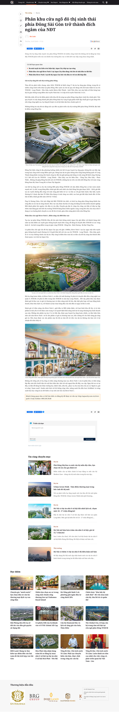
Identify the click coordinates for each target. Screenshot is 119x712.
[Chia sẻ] (21, 20)
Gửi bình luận (89, 439)
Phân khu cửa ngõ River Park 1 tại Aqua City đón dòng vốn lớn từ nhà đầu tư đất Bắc (60, 71)
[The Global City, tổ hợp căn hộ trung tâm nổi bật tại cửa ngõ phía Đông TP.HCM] (97, 613)
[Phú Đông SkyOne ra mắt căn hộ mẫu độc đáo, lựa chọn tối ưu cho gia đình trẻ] (39, 467)
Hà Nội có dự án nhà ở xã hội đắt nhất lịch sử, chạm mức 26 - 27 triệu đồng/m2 (75, 509)
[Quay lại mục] (21, 14)
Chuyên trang (42, 2)
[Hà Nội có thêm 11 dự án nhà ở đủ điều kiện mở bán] (39, 554)
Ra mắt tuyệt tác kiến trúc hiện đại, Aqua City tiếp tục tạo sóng (52, 68)
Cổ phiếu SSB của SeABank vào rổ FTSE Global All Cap (46, 624)
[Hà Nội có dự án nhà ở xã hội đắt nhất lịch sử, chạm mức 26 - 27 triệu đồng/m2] (39, 511)
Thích (38, 48)
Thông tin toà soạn (92, 2)
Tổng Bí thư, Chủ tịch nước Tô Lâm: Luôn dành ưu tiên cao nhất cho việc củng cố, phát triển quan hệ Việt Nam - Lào (97, 656)
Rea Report (54, 2)
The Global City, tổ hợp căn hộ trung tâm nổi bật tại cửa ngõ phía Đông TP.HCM (97, 625)
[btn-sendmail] (98, 49)
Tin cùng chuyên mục (39, 456)
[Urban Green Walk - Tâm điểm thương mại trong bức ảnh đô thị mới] (39, 489)
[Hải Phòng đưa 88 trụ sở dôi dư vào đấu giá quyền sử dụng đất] (21, 613)
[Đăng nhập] (106, 3)
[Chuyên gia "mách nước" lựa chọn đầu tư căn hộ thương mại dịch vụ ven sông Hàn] (21, 582)
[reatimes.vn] (12, 2)
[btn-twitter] (95, 49)
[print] (21, 32)
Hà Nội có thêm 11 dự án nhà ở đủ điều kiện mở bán (75, 552)
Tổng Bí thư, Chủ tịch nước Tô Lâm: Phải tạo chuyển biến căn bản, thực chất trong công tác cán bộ (72, 655)
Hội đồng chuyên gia (78, 2)
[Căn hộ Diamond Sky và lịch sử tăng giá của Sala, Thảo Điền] (72, 613)
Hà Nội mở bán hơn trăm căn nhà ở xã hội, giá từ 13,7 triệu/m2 (74, 531)
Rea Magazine (63, 2)
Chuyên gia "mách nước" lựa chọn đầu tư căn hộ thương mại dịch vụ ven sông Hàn (20, 596)
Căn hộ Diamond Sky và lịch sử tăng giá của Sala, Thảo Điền (71, 625)
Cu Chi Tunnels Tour (89, 689)
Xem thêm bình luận (34, 445)
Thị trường (28, 13)
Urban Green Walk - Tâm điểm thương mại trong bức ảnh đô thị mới (74, 488)
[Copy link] (21, 26)
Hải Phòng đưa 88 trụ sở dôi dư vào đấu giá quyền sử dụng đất (20, 625)
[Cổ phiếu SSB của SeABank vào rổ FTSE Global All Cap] (46, 613)
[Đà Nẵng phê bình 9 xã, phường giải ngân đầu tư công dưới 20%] (72, 582)
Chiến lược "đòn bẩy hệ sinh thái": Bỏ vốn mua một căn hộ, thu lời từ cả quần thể (97, 596)
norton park (97, 692)
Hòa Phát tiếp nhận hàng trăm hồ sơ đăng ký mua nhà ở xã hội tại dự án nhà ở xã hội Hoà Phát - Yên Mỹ (46, 655)
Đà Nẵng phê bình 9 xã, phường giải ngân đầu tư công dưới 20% (71, 594)
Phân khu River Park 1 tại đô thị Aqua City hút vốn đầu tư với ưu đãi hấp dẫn (57, 75)
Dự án (38, 13)
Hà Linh (33, 36)
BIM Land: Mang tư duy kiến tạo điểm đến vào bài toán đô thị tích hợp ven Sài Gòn (21, 655)
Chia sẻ (30, 48)
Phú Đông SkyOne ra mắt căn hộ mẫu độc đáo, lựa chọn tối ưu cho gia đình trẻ (74, 466)
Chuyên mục (30, 2)
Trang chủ (21, 2)
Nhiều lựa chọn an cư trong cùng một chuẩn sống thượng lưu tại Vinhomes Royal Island (46, 596)
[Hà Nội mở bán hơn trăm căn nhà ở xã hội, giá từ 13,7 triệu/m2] (39, 532)
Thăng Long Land (94, 696)
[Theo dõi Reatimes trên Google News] (95, 41)
